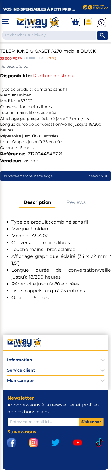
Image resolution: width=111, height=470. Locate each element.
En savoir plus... (97, 176)
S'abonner (91, 421)
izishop (30, 160)
